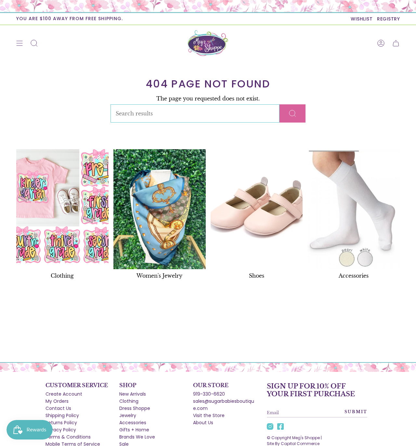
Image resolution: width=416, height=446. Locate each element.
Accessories (132, 422)
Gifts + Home (134, 429)
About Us (203, 422)
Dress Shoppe (134, 408)
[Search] (293, 113)
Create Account (64, 394)
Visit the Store (209, 415)
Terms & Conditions (68, 437)
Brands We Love (137, 437)
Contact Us (58, 408)
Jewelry (127, 415)
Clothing (128, 401)
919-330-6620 (209, 394)
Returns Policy (61, 422)
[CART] (395, 43)
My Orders (57, 401)
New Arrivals (132, 394)
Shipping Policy (62, 415)
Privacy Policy (61, 429)
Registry (388, 19)
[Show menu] (19, 43)
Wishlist (361, 19)
